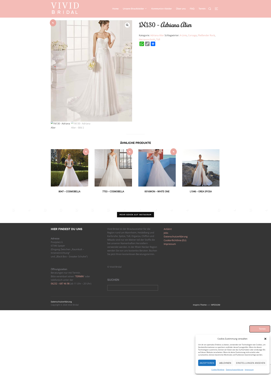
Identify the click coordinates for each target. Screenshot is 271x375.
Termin (202, 8)
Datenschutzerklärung (234, 369)
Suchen (113, 280)
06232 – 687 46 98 (60, 283)
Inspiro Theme (200, 304)
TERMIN (79, 276)
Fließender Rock (206, 35)
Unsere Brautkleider (133, 8)
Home (115, 8)
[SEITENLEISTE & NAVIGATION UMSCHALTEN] (217, 9)
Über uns (181, 8)
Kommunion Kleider (161, 8)
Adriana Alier (157, 35)
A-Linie (183, 35)
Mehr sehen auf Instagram (135, 215)
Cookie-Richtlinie (217, 369)
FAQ (192, 8)
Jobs (166, 232)
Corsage (192, 35)
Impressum (249, 369)
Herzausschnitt (147, 39)
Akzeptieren (207, 362)
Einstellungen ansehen (250, 362)
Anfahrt (168, 229)
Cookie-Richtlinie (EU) (175, 240)
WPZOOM (215, 304)
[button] (265, 338)
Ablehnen (225, 362)
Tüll (158, 39)
